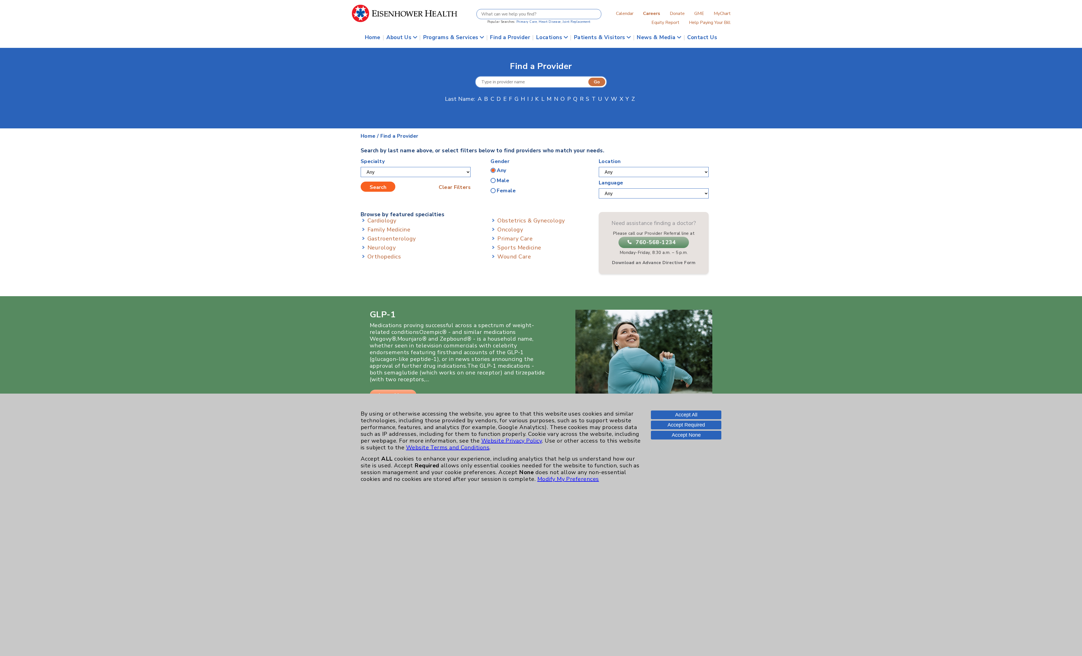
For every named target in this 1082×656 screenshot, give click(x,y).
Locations (550, 37)
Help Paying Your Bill (710, 22)
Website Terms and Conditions (447, 447)
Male (503, 180)
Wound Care (514, 256)
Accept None (686, 435)
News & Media (657, 37)
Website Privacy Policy (511, 441)
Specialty (373, 161)
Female (506, 190)
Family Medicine (388, 229)
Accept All (686, 415)
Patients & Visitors (600, 37)
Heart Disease (549, 22)
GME (699, 13)
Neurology (381, 247)
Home (372, 37)
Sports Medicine (519, 247)
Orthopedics (384, 256)
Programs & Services (451, 37)
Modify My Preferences (568, 479)
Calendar (624, 13)
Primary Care (526, 22)
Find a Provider (510, 37)
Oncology (510, 229)
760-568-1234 (656, 242)
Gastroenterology (391, 238)
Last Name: (460, 99)
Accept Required (686, 425)
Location (610, 161)
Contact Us (702, 37)
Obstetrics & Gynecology (531, 220)
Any (501, 170)
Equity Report (665, 22)
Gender (500, 161)
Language (611, 182)
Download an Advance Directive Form (653, 262)
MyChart (722, 13)
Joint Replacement (576, 22)
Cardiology (381, 220)
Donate (677, 13)
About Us (399, 37)
